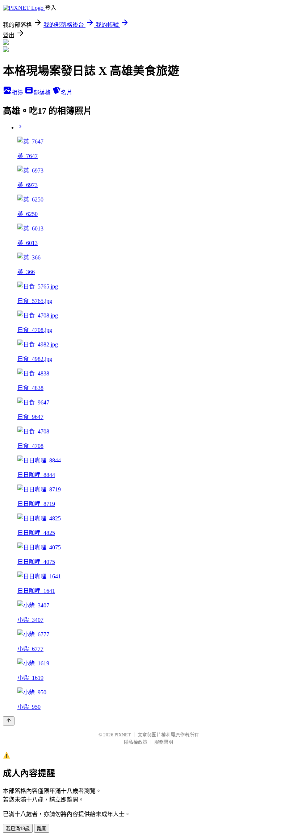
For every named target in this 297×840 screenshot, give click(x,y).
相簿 (18, 93)
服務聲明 (163, 742)
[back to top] (8, 720)
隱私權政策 (135, 742)
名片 (66, 93)
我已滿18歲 (18, 828)
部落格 (42, 93)
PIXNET (122, 734)
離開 (41, 828)
